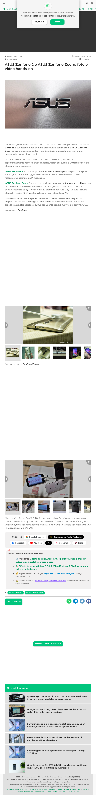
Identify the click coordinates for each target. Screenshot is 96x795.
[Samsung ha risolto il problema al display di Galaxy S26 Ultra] (17, 751)
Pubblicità (52, 792)
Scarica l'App (64, 792)
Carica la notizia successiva (48, 644)
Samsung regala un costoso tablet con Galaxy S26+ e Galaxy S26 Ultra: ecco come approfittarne (56, 725)
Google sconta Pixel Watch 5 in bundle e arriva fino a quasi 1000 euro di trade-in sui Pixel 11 (57, 766)
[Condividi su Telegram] (75, 601)
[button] (12, 353)
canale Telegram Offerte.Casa (50, 580)
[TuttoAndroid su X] (48, 543)
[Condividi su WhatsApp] (69, 601)
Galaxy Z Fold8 (14, 9)
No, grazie (39, 22)
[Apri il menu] (3, 3)
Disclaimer (22, 789)
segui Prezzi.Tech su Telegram (59, 573)
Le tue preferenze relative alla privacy (45, 789)
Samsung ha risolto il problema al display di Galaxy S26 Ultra (55, 752)
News (14, 59)
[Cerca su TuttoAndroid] (92, 3)
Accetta (57, 22)
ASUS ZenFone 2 (15, 593)
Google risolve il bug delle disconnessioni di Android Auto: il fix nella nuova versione (56, 710)
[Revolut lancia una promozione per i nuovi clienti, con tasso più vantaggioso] (17, 738)
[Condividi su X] (82, 601)
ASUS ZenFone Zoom (35, 593)
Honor (89, 9)
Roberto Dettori (14, 56)
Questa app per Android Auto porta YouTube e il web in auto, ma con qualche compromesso (57, 697)
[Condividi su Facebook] (88, 601)
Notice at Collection (72, 789)
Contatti (75, 792)
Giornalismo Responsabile (35, 792)
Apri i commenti (13, 602)
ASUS (9, 59)
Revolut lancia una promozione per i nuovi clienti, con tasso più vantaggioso (54, 738)
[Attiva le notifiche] (87, 3)
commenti (86, 59)
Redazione (12, 789)
